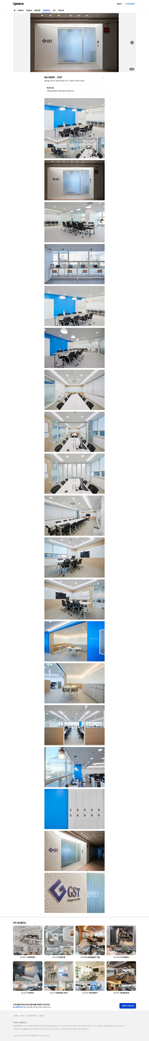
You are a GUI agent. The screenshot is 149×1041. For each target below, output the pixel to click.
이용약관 (22, 1016)
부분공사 (29, 10)
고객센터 (15, 1016)
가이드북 (61, 10)
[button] (103, 77)
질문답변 (37, 10)
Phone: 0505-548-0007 (68, 1026)
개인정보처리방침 (32, 1016)
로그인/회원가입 (130, 4)
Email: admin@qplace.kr (51, 1026)
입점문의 (119, 4)
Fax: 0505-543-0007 (85, 1026)
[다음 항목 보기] (132, 42)
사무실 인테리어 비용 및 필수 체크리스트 (60, 89)
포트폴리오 (46, 10)
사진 (54, 10)
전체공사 (21, 10)
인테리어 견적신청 (128, 1006)
